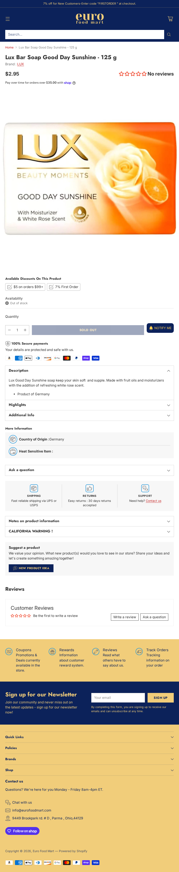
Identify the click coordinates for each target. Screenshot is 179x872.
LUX (20, 64)
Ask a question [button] (154, 617)
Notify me (163, 328)
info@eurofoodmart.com (31, 810)
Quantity (12, 316)
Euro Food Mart (43, 851)
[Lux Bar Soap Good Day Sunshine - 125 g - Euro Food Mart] (89, 180)
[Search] (169, 34)
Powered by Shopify (73, 851)
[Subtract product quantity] (9, 330)
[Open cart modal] (170, 18)
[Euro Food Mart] (90, 19)
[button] (133, 74)
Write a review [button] (124, 617)
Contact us (153, 500)
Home (9, 47)
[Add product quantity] (25, 330)
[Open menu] (7, 18)
